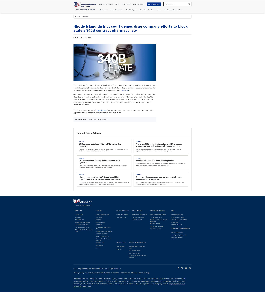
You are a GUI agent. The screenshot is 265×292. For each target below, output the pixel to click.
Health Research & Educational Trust (137, 247)
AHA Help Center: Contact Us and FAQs (83, 230)
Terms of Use (125, 273)
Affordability (99, 219)
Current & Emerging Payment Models (103, 227)
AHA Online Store (79, 219)
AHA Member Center (106, 4)
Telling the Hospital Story (177, 232)
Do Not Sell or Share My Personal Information (102, 273)
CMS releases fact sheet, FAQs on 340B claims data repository (100, 145)
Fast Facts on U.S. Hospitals (139, 214)
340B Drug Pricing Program (98, 119)
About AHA (78, 211)
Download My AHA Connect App (179, 219)
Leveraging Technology (101, 233)
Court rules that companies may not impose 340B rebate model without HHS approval (159, 178)
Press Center (126, 4)
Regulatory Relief (100, 242)
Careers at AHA (79, 214)
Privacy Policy (78, 273)
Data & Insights (131, 10)
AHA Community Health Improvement (176, 238)
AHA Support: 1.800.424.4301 (82, 227)
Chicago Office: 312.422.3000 (82, 222)
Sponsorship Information (156, 228)
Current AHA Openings (122, 214)
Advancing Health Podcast (177, 217)
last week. (126, 90)
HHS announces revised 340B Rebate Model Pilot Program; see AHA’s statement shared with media (99, 178)
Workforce (98, 247)
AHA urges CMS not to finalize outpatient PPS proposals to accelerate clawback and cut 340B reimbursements (159, 145)
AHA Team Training (155, 223)
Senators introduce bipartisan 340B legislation (155, 160)
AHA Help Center (138, 4)
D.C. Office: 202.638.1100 (81, 224)
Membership (78, 217)
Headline (85, 16)
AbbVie (97, 110)
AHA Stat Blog (174, 222)
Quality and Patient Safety (102, 236)
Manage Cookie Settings (140, 273)
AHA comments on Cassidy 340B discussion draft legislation (99, 161)
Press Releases (120, 246)
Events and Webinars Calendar (158, 214)
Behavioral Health (100, 222)
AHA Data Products (137, 219)
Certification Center (121, 217)
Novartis (104, 110)
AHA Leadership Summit (156, 217)
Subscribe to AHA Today (177, 214)
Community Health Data (138, 217)
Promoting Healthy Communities (179, 235)
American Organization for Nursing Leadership (137, 256)
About (117, 4)
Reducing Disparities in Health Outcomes (103, 239)
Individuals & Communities (173, 10)
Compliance (99, 224)
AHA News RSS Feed (176, 224)
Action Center (99, 217)
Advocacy (103, 10)
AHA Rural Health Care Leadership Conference (158, 220)
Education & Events (146, 10)
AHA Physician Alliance (134, 250)
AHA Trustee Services (134, 253)
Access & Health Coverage (102, 214)
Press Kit (118, 249)
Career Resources (116, 10)
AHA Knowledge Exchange (156, 226)
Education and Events (157, 211)
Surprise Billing (99, 245)
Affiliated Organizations (137, 243)
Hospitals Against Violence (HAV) (104, 231)
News (158, 10)
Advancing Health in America (180, 228)
